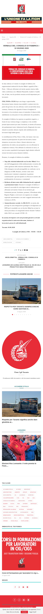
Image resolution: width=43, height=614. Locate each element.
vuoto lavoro (24, 520)
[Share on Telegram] (25, 250)
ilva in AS (10, 506)
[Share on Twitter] (20, 250)
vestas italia (14, 520)
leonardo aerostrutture (10, 512)
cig (23, 497)
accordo (18, 489)
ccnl (18, 497)
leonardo (29, 509)
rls (15, 518)
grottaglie (33, 503)
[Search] (41, 30)
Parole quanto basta (29, 607)
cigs (33, 497)
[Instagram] (19, 599)
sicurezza (35, 518)
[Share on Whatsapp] (22, 250)
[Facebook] (14, 599)
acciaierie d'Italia (8, 489)
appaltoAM (33, 492)
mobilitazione (7, 242)
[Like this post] (16, 250)
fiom (18, 503)
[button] (3, 296)
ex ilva (12, 503)
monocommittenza (19, 515)
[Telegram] (28, 599)
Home (3, 37)
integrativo (25, 506)
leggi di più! (32, 612)
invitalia (21, 509)
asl (15, 495)
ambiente (17, 492)
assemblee (22, 495)
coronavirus (21, 500)
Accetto (24, 612)
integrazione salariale (9, 509)
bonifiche (31, 495)
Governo (25, 503)
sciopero (26, 518)
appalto (25, 492)
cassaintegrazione (8, 497)
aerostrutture (7, 492)
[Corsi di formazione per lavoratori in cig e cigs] (21, 551)
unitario (18, 242)
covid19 (30, 500)
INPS (17, 506)
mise (32, 512)
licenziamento (24, 512)
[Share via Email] (27, 250)
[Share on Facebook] (18, 250)
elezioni (5, 503)
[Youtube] (23, 599)
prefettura (30, 515)
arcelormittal (8, 239)
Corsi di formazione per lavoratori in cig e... (20, 573)
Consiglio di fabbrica (22, 239)
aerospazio (27, 489)
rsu (20, 518)
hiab (4, 506)
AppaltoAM (13, 37)
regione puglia (7, 518)
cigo (28, 497)
